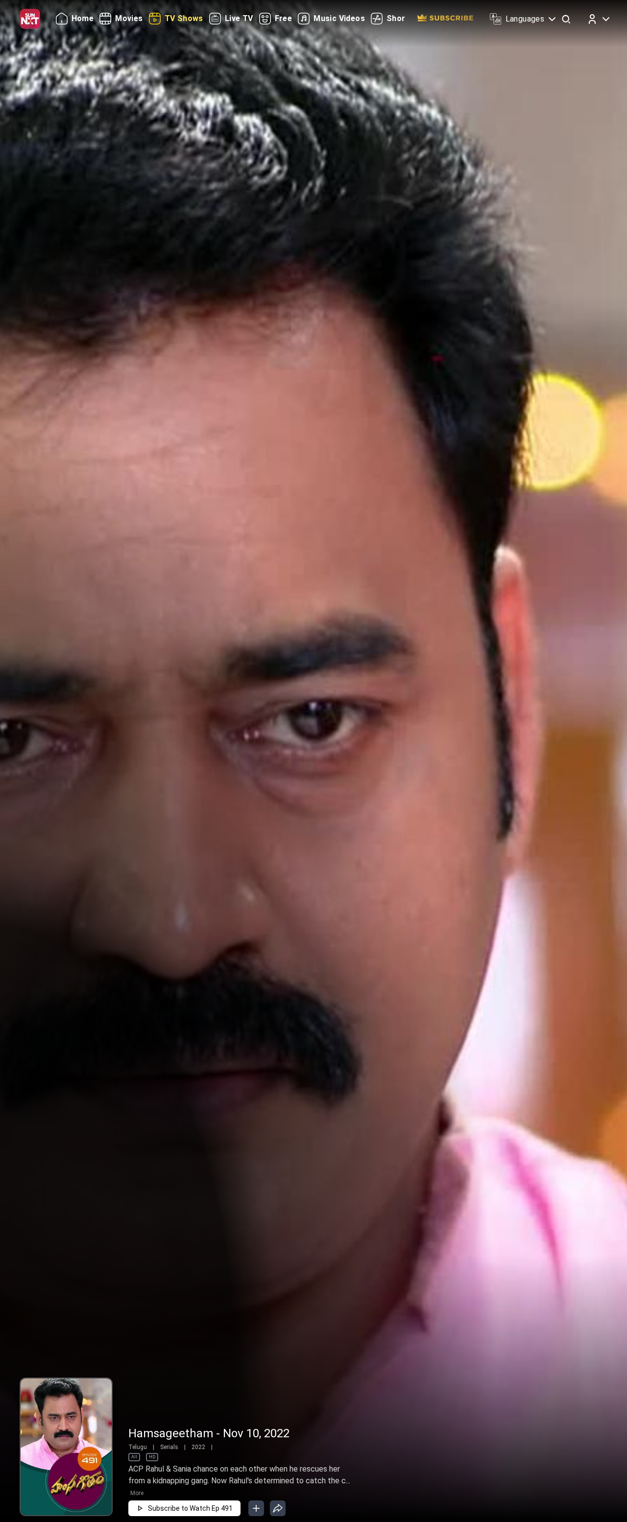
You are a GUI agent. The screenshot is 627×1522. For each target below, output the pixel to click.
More (137, 1493)
